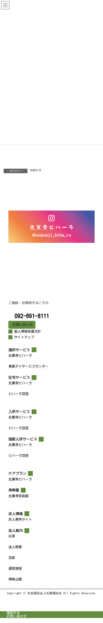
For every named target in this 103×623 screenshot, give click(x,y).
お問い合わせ (16, 616)
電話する (13, 613)
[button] (21, 325)
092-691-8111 (32, 316)
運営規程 (15, 568)
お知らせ (35, 170)
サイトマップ (24, 337)
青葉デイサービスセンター (28, 366)
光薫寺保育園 (18, 496)
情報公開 (15, 579)
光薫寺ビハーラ (20, 355)
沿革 (11, 536)
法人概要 (15, 547)
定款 (11, 557)
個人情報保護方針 (27, 331)
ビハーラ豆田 (18, 393)
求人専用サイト (20, 519)
